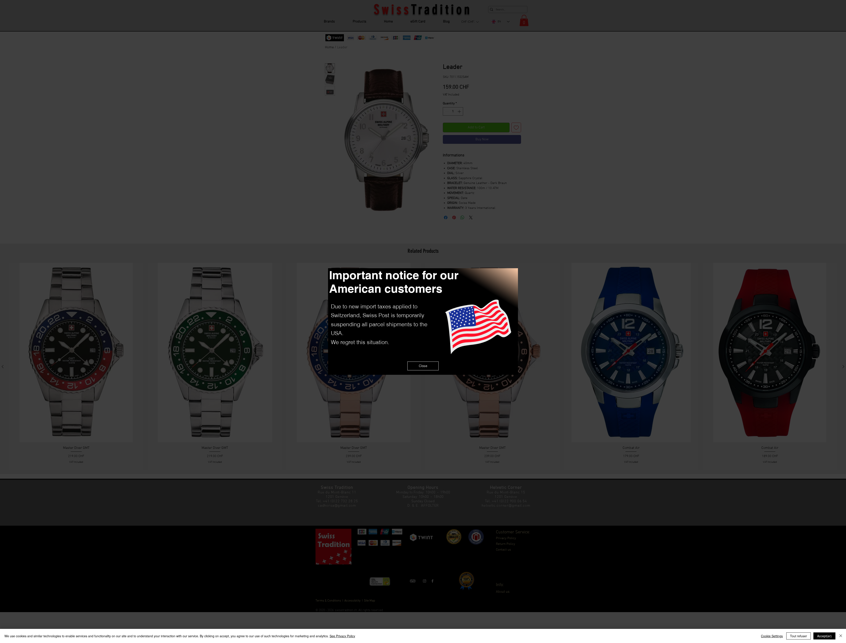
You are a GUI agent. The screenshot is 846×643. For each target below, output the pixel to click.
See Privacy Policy (342, 636)
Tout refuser (798, 636)
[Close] (840, 635)
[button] (423, 366)
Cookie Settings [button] (772, 636)
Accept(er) (824, 636)
